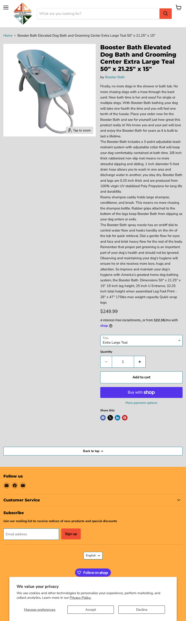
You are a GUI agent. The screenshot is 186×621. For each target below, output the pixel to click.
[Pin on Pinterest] (124, 417)
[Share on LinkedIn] (117, 417)
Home (7, 36)
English (91, 555)
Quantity (106, 352)
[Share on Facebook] (103, 417)
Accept (90, 609)
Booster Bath (115, 77)
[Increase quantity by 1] (140, 362)
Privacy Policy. (80, 597)
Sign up (71, 533)
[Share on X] (110, 417)
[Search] (165, 13)
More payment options (141, 403)
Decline (141, 609)
